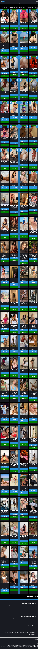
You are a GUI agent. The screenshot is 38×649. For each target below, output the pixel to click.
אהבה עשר (36, 3)
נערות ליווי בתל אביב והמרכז (28, 3)
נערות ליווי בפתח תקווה (14, 607)
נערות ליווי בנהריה (13, 618)
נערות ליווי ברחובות (28, 609)
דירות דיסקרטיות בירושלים (17, 632)
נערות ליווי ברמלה (23, 609)
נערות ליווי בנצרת (8, 618)
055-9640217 (24, 72)
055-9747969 (14, 166)
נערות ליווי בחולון (6, 605)
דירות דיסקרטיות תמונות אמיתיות (33, 634)
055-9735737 (14, 25)
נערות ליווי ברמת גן (17, 609)
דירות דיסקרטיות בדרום (34, 632)
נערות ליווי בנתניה (19, 607)
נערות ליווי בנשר (35, 620)
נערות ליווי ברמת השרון (12, 609)
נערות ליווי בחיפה (24, 618)
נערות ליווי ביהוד (35, 607)
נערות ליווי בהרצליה (11, 605)
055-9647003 (33, 25)
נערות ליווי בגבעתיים (23, 605)
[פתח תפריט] (37, 1)
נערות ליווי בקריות (15, 620)
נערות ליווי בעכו (31, 620)
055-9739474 (24, 25)
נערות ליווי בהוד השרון (17, 605)
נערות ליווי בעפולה (25, 620)
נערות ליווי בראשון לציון (34, 609)
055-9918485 (14, 48)
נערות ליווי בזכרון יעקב (34, 618)
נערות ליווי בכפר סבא (30, 607)
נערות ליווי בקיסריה (20, 620)
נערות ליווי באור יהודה (34, 605)
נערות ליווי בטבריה (18, 618)
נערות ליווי (33, 3)
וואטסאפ (33, 28)
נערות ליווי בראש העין (7, 607)
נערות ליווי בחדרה (29, 618)
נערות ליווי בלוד (25, 607)
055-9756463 (24, 48)
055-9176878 (4, 73)
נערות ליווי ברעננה (6, 609)
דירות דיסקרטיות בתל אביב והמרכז (9, 632)
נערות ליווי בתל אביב (34, 611)
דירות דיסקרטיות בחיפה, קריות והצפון (26, 632)
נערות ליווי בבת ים (29, 605)
